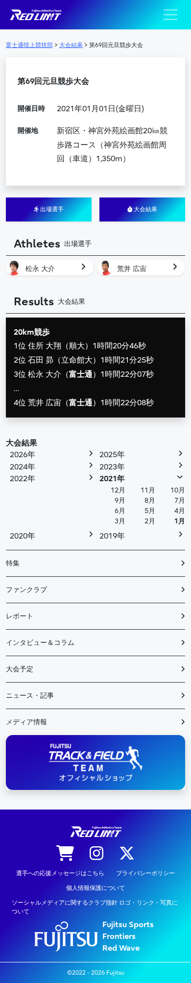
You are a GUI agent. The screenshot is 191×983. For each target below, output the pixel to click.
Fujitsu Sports (128, 924)
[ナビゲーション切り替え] (170, 14)
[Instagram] (96, 854)
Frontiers (119, 936)
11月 (148, 490)
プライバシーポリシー (145, 873)
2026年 (22, 454)
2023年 (112, 467)
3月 (120, 521)
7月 (179, 500)
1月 (179, 521)
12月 (118, 490)
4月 (179, 511)
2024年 (22, 467)
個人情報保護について (95, 888)
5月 (149, 511)
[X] (127, 854)
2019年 (112, 536)
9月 (120, 500)
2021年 (112, 478)
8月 (149, 500)
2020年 (22, 536)
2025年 (112, 454)
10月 (177, 490)
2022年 (22, 478)
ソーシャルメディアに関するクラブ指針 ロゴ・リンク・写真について (95, 907)
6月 (120, 511)
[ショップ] (65, 854)
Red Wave (121, 948)
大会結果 (144, 209)
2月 (149, 521)
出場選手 (51, 209)
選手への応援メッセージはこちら (60, 873)
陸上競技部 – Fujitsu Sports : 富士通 (35, 14)
